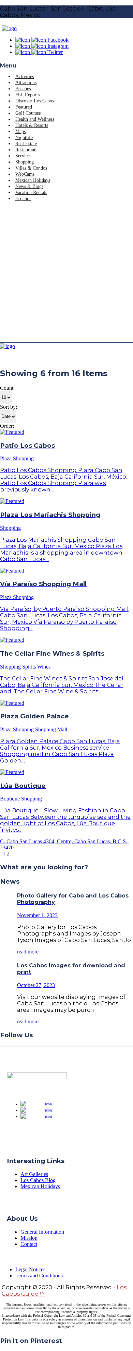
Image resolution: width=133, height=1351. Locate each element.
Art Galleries (34, 1174)
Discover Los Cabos (34, 100)
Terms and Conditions (39, 1275)
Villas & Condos (31, 168)
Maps (20, 131)
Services (23, 155)
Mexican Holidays (32, 180)
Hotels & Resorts (31, 125)
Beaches (23, 88)
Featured (23, 107)
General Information (42, 1232)
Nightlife (24, 137)
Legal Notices (30, 1269)
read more (28, 951)
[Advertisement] (66, 273)
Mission (29, 1238)
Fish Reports (27, 94)
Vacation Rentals (31, 192)
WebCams (24, 174)
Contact (28, 1244)
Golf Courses (28, 113)
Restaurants (26, 149)
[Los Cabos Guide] (9, 28)
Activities (24, 76)
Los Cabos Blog (38, 1180)
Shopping (24, 162)
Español (23, 198)
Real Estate (26, 143)
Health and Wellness (34, 119)
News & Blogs (29, 186)
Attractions (25, 82)
